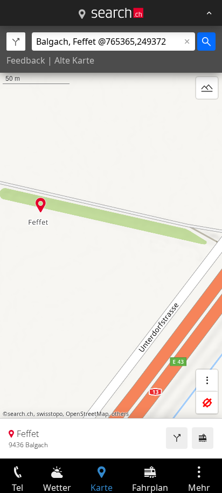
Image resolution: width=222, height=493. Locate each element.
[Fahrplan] (202, 438)
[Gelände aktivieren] (207, 88)
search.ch (20, 414)
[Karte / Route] (82, 14)
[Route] (177, 438)
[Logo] (117, 13)
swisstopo (50, 414)
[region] (111, 242)
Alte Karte (74, 60)
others (120, 414)
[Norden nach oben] (207, 113)
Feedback (25, 60)
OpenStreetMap (87, 414)
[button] (41, 205)
